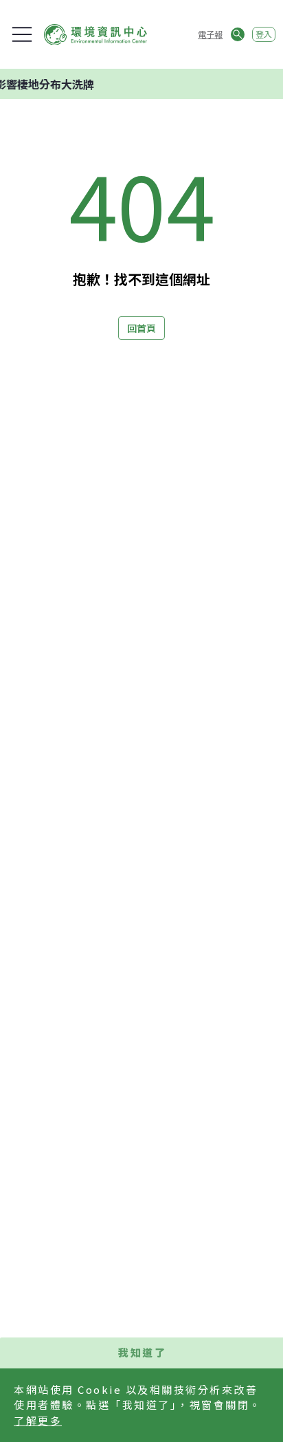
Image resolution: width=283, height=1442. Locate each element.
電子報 (210, 34)
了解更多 (38, 1420)
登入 (264, 34)
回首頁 (141, 328)
